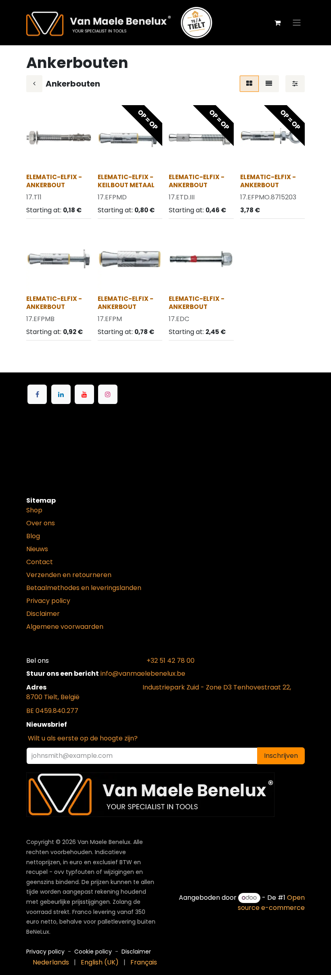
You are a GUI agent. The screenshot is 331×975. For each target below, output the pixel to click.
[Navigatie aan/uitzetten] (297, 23)
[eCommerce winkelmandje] (277, 23)
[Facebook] (37, 394)
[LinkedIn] (61, 394)
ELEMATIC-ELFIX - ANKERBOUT (54, 181)
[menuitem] (51, 962)
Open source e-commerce (271, 902)
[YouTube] (84, 394)
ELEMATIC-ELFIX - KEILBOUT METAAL (126, 181)
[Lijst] (269, 83)
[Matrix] (249, 83)
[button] (38, 158)
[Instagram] (107, 394)
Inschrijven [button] (281, 755)
